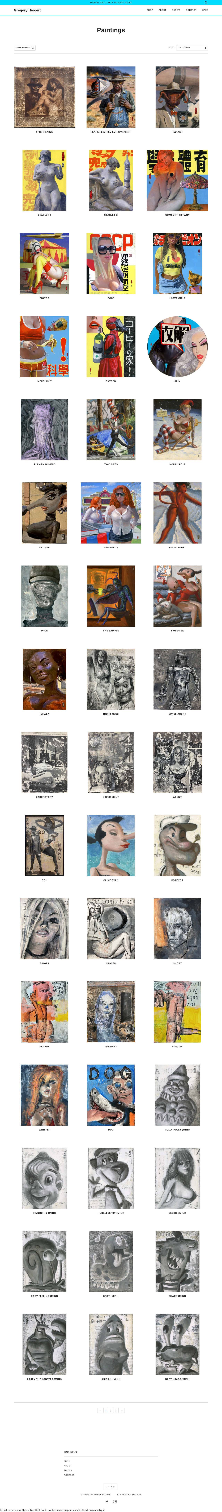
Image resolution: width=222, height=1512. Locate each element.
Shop (150, 10)
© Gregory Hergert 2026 (95, 1494)
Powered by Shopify (129, 1494)
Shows (176, 10)
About (162, 10)
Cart (205, 10)
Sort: (172, 47)
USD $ (109, 1486)
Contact (191, 10)
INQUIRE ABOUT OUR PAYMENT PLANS (111, 2)
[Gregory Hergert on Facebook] (107, 1502)
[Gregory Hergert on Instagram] (115, 1502)
